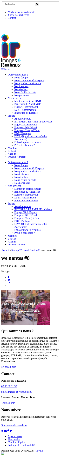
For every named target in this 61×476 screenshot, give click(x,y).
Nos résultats (20, 89)
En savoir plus (8, 366)
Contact (12, 17)
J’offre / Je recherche (18, 15)
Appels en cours (22, 118)
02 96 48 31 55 (9, 386)
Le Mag (12, 151)
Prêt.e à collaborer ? (24, 145)
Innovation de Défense (26, 112)
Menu (7, 69)
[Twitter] (9, 280)
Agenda (12, 153)
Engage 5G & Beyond (25, 124)
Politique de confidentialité (21, 445)
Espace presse (15, 436)
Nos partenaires (22, 95)
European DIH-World (25, 127)
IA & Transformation (25, 109)
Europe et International (26, 107)
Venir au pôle (8, 402)
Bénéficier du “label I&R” (27, 104)
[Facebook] (8, 277)
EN (13, 26)
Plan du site (14, 439)
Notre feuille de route (25, 92)
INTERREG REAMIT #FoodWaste (33, 121)
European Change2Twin (27, 130)
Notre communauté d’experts (29, 80)
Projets (11, 115)
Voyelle (39, 450)
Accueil (5, 250)
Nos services (14, 98)
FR (25, 26)
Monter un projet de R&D (27, 101)
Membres (12, 148)
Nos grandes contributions (27, 83)
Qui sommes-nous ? (18, 74)
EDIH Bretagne (22, 133)
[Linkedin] (9, 282)
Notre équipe (21, 77)
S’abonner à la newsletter (14, 425)
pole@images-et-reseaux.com (16, 391)
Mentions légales (16, 442)
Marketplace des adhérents (21, 12)
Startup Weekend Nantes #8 (25, 250)
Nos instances (21, 86)
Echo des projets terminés (27, 142)
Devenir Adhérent (17, 156)
